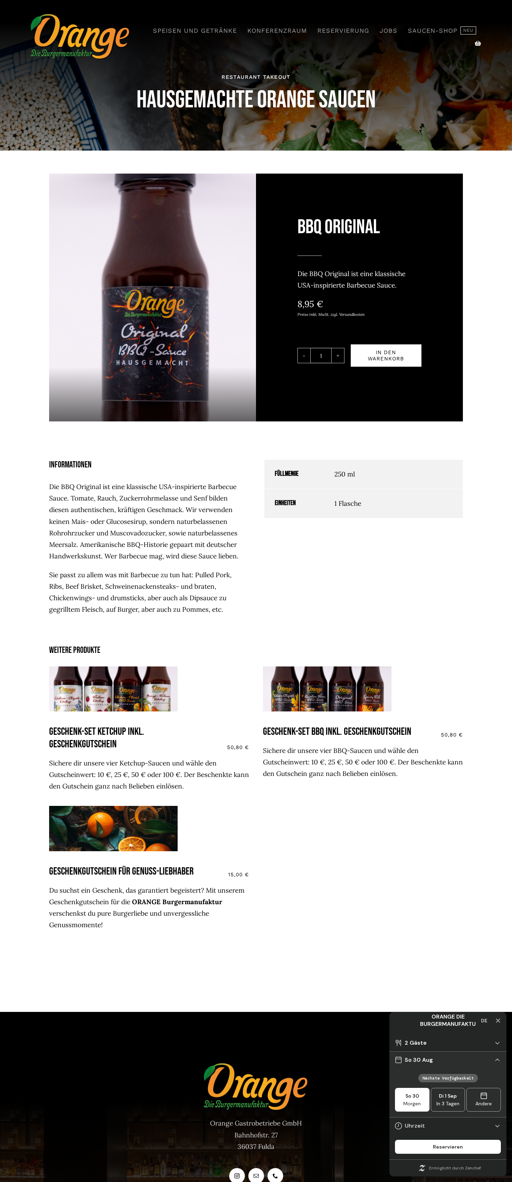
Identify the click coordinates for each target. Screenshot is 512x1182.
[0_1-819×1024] (113, 809)
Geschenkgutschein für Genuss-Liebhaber (121, 871)
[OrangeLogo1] (80, 17)
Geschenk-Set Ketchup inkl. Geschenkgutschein (96, 737)
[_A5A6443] (327, 669)
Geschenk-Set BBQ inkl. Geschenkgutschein (337, 731)
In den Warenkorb (386, 355)
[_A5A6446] (113, 669)
